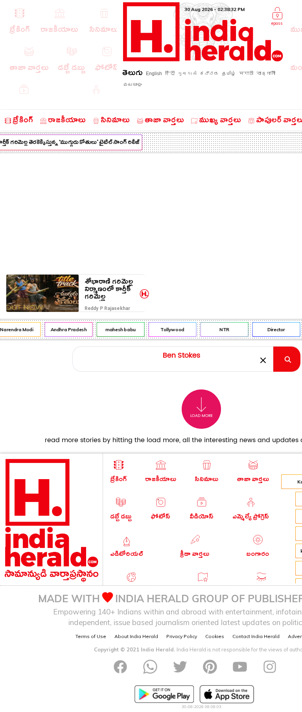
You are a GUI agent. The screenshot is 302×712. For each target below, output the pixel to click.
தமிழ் (229, 73)
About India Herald (136, 636)
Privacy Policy (181, 636)
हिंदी (170, 73)
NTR (223, 329)
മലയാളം (132, 84)
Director (275, 329)
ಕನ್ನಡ (209, 73)
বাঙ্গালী (265, 73)
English (154, 73)
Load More (201, 416)
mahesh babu (119, 329)
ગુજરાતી (187, 73)
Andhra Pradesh (67, 329)
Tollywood (171, 329)
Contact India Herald (256, 636)
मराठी (246, 73)
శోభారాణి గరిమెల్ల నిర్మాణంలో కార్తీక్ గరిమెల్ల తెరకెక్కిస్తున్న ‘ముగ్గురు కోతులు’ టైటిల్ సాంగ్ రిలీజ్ (109, 289)
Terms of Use (91, 636)
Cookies (214, 636)
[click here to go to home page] (203, 59)
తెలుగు (132, 74)
